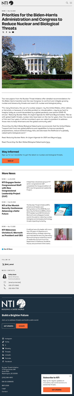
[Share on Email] (13, 32)
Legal (4, 388)
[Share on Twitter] (3, 32)
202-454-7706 (14, 288)
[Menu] (71, 2)
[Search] (67, 2)
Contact (5, 391)
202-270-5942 (14, 285)
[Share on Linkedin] (9, 32)
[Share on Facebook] (6, 32)
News (4, 11)
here (59, 137)
